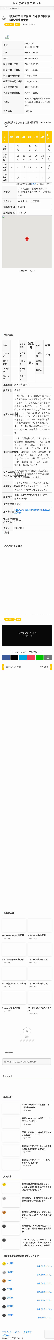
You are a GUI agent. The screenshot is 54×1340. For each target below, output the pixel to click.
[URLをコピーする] (48, 657)
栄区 (17, 24)
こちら (34, 184)
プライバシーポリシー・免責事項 (17, 1332)
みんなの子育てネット (27, 3)
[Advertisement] (27, 300)
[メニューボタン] (3, 3)
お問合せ (6, 1335)
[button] (27, 239)
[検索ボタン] (51, 3)
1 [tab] (28, 38)
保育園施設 (9, 24)
